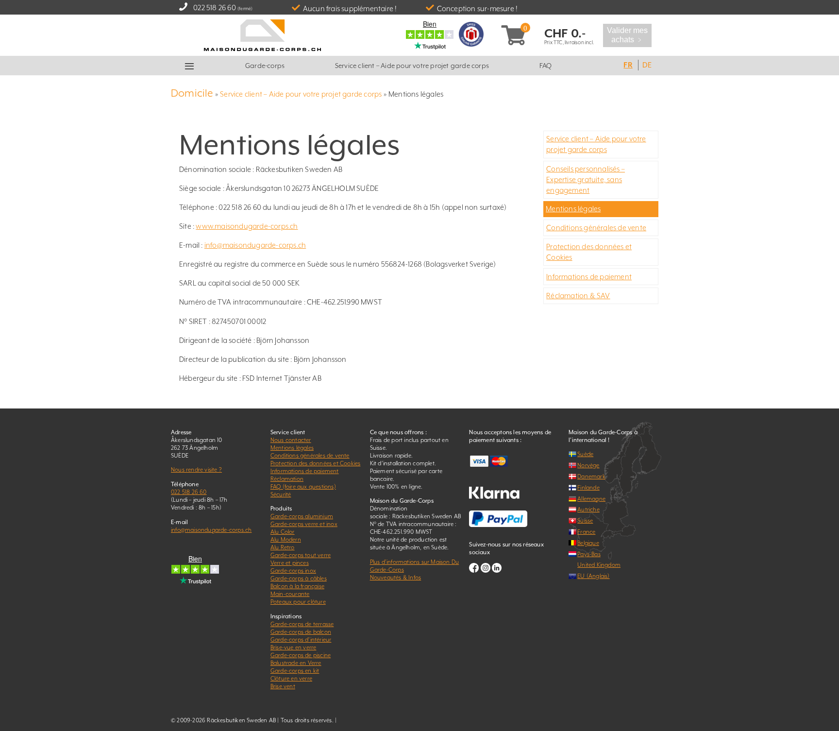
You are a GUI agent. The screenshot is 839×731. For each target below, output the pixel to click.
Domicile (192, 93)
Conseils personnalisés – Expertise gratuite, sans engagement (585, 179)
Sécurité (280, 494)
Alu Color (282, 531)
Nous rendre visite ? (196, 469)
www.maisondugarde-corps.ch (247, 226)
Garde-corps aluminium (301, 516)
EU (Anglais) (593, 576)
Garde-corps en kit (294, 670)
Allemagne (591, 498)
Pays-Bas (589, 554)
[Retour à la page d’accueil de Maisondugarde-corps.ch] (262, 34)
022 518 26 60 (214, 7)
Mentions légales (573, 208)
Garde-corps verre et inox (303, 524)
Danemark (591, 476)
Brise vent (282, 686)
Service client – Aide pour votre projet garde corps (412, 65)
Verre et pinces (289, 563)
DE (646, 65)
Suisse (585, 520)
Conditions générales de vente (596, 227)
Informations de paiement (589, 276)
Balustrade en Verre (295, 663)
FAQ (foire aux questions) (303, 486)
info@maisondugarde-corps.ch (255, 245)
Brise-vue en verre (293, 647)
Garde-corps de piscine (300, 655)
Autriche (588, 509)
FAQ (545, 65)
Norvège (588, 465)
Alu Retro (282, 547)
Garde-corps (265, 65)
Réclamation (286, 479)
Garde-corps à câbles (298, 578)
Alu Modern (285, 539)
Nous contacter (290, 440)
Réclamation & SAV (578, 295)
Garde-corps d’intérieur (301, 639)
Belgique (588, 543)
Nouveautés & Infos (395, 577)
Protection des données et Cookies (315, 463)
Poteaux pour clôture (298, 601)
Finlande (588, 487)
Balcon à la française (297, 586)
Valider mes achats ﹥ (627, 35)
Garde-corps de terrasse (302, 624)
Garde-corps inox (293, 570)
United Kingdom (599, 564)
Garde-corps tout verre (300, 555)
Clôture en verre (291, 678)
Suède (585, 454)
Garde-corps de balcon (300, 632)
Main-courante (290, 594)
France (586, 531)
